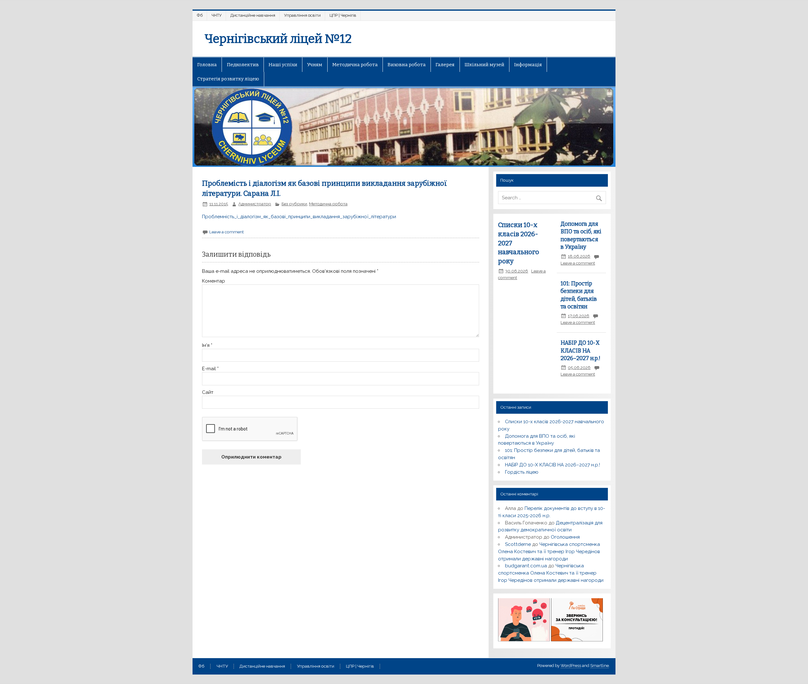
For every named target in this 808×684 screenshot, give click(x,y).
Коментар (213, 281)
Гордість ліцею (521, 472)
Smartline (599, 665)
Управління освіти (302, 15)
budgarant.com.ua (526, 566)
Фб (200, 15)
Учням (314, 64)
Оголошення (565, 537)
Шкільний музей (484, 64)
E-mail (210, 368)
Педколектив (243, 64)
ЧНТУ (216, 15)
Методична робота (355, 64)
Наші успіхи (283, 64)
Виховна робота (407, 64)
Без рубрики (294, 203)
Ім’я (207, 345)
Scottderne (518, 544)
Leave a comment (226, 231)
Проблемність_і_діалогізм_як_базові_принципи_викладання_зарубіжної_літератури (299, 216)
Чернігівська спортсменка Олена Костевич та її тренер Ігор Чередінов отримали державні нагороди (549, 551)
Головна (207, 64)
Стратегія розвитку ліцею (228, 79)
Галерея (445, 64)
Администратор (254, 203)
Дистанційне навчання (252, 15)
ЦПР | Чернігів (343, 15)
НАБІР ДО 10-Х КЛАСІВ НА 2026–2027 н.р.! (580, 351)
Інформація (528, 64)
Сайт (207, 392)
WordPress (571, 665)
